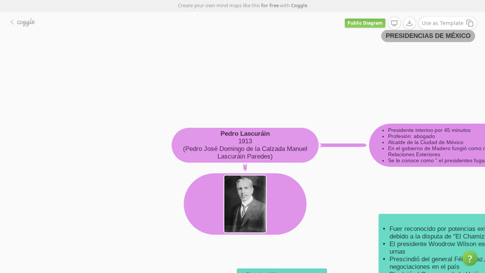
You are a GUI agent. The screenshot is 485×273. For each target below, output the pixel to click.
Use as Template (442, 23)
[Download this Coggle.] (410, 23)
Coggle (299, 5)
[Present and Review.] (394, 23)
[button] (469, 258)
